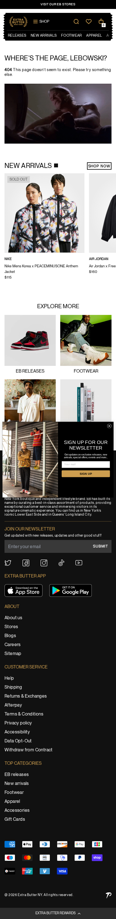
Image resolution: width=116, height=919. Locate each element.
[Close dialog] (109, 426)
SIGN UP (86, 473)
